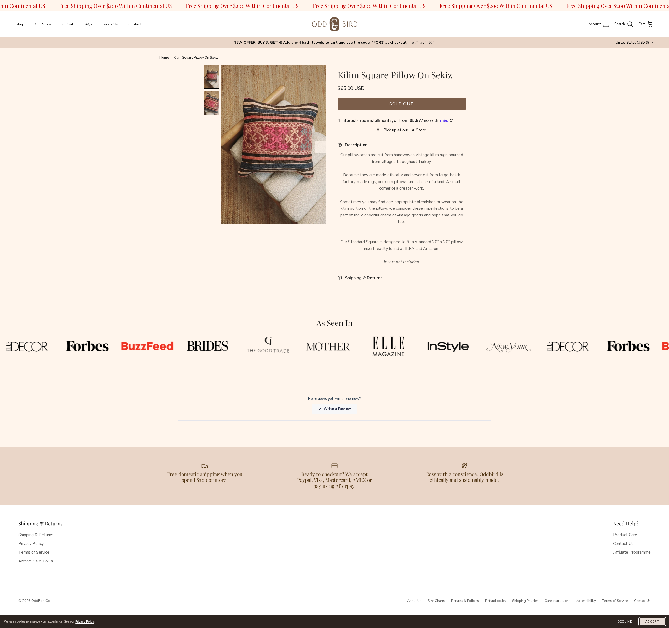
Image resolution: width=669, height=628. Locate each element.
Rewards (110, 24)
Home (164, 57)
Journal (67, 24)
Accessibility (586, 600)
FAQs (88, 24)
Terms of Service (33, 552)
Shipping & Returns (35, 535)
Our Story (43, 24)
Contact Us (623, 544)
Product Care (625, 535)
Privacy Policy (31, 544)
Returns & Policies (465, 600)
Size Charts (436, 600)
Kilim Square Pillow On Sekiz (196, 57)
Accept (652, 621)
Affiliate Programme (632, 552)
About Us (414, 600)
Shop (20, 24)
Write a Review (339, 410)
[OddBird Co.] (334, 24)
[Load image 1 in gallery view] (273, 144)
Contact (134, 24)
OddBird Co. (41, 600)
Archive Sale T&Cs (35, 561)
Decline (625, 621)
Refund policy (495, 600)
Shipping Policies (525, 600)
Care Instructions (557, 600)
